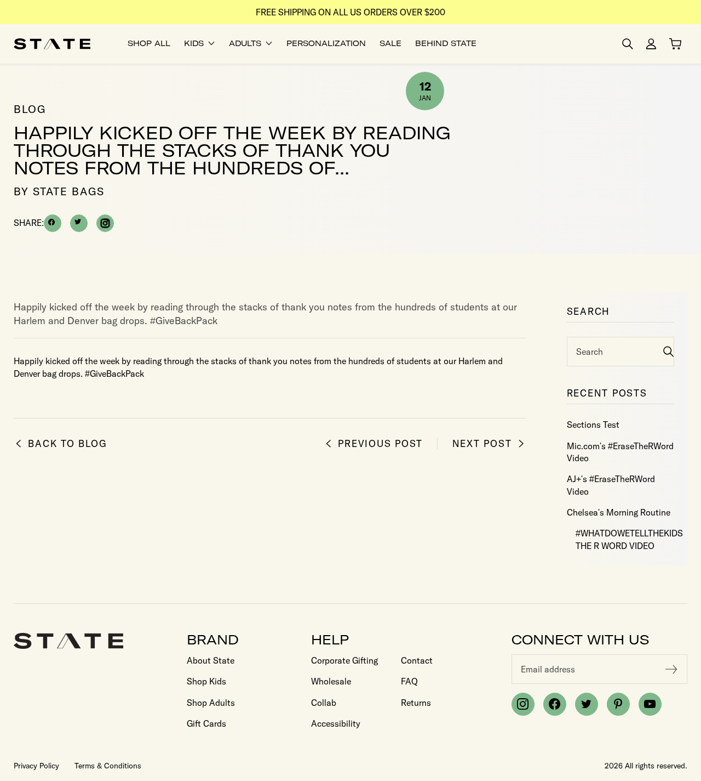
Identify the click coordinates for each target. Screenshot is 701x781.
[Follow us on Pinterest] (618, 704)
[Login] (651, 44)
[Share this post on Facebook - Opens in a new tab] (52, 223)
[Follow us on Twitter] (586, 704)
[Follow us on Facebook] (554, 704)
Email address (548, 669)
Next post (482, 443)
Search (589, 351)
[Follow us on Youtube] (650, 704)
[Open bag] (675, 44)
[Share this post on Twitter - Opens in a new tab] (79, 223)
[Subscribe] (671, 669)
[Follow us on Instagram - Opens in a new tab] (105, 223)
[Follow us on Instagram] (523, 704)
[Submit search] (668, 351)
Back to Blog (67, 443)
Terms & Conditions (107, 766)
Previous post (380, 443)
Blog (30, 109)
